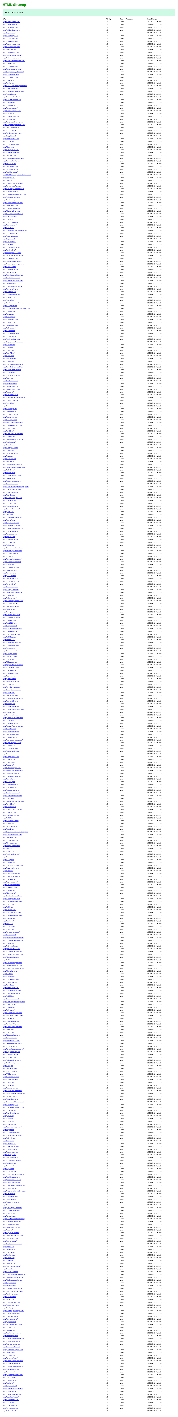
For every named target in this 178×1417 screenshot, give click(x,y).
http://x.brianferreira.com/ (11, 47)
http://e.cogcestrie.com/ (11, 999)
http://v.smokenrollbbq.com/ (12, 617)
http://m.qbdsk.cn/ (9, 640)
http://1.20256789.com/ (10, 38)
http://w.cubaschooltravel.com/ (13, 548)
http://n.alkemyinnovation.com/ (13, 183)
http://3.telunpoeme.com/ (11, 492)
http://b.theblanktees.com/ (11, 197)
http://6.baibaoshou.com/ (11, 1294)
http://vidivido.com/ (9, 473)
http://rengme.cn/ (8, 1141)
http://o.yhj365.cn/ (9, 1355)
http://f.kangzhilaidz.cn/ (10, 578)
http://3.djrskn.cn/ (8, 470)
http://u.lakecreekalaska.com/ (13, 434)
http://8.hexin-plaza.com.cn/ (12, 370)
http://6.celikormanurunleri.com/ (13, 303)
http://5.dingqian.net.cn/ (10, 447)
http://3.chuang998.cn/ (10, 289)
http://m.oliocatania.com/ (11, 138)
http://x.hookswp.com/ (10, 269)
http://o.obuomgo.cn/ (10, 409)
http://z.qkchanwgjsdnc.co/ (12, 1394)
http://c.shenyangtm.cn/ (11, 706)
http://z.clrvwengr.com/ (10, 77)
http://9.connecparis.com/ (11, 1210)
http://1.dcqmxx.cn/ (9, 328)
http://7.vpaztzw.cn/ (9, 241)
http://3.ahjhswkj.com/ (10, 1380)
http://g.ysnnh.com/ (9, 1391)
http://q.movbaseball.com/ (11, 634)
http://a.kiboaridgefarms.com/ (12, 795)
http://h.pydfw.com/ (9, 63)
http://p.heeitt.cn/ (8, 228)
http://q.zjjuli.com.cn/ (9, 1283)
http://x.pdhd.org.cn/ (9, 1255)
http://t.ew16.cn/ (8, 514)
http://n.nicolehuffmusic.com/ (12, 901)
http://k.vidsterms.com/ (10, 381)
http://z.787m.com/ (9, 960)
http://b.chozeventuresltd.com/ (13, 214)
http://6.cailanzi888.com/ (11, 1024)
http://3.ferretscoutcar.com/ (12, 912)
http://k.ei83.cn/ (8, 974)
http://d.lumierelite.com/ (10, 258)
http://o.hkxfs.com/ (9, 829)
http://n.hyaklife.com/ (10, 737)
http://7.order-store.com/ (11, 1305)
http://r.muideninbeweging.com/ (13, 439)
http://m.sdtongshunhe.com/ (12, 55)
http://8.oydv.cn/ (8, 1166)
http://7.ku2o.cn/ (8, 921)
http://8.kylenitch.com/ (10, 603)
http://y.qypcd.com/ (9, 1322)
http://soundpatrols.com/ (11, 1113)
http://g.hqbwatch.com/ (10, 673)
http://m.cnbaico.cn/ (9, 358)
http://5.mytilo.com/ (9, 862)
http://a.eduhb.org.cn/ (10, 24)
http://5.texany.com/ (9, 1155)
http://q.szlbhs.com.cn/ (10, 553)
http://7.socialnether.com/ (11, 294)
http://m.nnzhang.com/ (10, 1157)
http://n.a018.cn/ (8, 564)
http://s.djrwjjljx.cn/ (9, 1138)
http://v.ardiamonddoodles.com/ (13, 1102)
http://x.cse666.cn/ (9, 684)
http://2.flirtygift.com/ (9, 759)
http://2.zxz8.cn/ (8, 1402)
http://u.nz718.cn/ (8, 1032)
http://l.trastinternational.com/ (12, 1324)
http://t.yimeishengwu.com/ (12, 58)
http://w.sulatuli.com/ (9, 478)
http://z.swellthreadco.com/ (12, 69)
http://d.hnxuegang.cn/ (10, 1104)
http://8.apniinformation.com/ (12, 1288)
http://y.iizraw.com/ (9, 676)
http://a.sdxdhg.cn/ (9, 1121)
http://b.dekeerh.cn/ (9, 1143)
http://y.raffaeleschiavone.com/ (13, 718)
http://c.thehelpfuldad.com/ (11, 375)
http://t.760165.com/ (9, 1074)
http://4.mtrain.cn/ (8, 929)
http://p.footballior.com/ (10, 531)
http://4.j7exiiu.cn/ (8, 350)
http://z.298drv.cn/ (9, 1327)
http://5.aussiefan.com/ (10, 319)
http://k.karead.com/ (9, 807)
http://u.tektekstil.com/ (10, 631)
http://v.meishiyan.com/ (10, 66)
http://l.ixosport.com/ (9, 49)
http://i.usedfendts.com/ (10, 1397)
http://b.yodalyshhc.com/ (11, 414)
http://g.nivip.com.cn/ (10, 651)
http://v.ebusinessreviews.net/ (13, 1388)
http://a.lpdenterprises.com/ (12, 743)
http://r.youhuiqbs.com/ (10, 166)
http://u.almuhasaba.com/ (11, 1347)
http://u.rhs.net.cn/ (9, 918)
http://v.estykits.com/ (10, 1405)
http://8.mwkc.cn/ (8, 356)
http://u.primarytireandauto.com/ (13, 158)
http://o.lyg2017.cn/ (9, 136)
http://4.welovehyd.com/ (11, 1202)
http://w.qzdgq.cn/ (9, 239)
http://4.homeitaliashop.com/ (12, 1091)
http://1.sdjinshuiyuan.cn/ (11, 854)
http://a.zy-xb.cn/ (8, 1169)
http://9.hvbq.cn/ (8, 1383)
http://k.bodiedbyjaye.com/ (11, 525)
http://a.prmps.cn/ (9, 102)
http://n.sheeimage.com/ (11, 645)
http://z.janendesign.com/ (11, 247)
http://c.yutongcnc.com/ (11, 731)
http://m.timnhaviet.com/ (11, 868)
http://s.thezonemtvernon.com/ (13, 1361)
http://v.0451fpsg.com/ (10, 539)
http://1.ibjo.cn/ (8, 1230)
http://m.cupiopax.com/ (10, 1238)
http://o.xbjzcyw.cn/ (9, 1171)
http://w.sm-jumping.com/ (11, 681)
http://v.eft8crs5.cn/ (9, 292)
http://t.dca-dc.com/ (9, 283)
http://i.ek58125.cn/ (9, 164)
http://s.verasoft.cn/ (9, 573)
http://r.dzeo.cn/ (8, 456)
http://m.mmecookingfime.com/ (13, 464)
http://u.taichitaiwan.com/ (11, 236)
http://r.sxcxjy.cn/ (8, 314)
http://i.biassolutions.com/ (11, 1035)
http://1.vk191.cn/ (8, 804)
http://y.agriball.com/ (9, 812)
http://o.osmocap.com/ (10, 191)
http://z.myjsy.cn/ (8, 80)
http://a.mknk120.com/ (10, 701)
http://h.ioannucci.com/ (10, 1152)
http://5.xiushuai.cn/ (9, 1124)
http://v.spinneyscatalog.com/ (12, 517)
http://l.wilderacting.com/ (11, 1063)
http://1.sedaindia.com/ (10, 1205)
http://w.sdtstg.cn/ (9, 704)
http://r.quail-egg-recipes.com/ (13, 422)
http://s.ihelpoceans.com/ (11, 932)
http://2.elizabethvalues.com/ (12, 834)
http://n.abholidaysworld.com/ (12, 896)
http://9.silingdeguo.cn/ (10, 35)
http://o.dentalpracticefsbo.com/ (13, 91)
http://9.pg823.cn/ (8, 595)
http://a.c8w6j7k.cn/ (9, 745)
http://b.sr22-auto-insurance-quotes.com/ (16, 308)
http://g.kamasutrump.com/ (12, 1160)
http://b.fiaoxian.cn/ (9, 436)
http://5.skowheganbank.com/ (13, 940)
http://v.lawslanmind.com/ (11, 885)
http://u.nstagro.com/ (10, 225)
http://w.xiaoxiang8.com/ (11, 751)
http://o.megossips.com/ (11, 1224)
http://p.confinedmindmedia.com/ (13, 1219)
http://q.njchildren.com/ (10, 1088)
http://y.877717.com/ (9, 576)
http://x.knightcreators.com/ (12, 690)
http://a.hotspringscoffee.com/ (13, 203)
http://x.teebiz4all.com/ (10, 506)
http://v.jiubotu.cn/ (8, 659)
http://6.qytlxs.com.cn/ (10, 882)
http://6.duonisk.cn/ (9, 1411)
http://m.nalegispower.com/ (12, 253)
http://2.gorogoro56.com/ (11, 1316)
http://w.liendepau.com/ (10, 205)
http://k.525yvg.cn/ (9, 782)
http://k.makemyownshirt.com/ (13, 865)
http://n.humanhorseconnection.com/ (15, 230)
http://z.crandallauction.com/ (12, 1013)
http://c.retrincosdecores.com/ (13, 122)
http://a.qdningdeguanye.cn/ (12, 1221)
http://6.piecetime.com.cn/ (11, 876)
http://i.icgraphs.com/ (10, 971)
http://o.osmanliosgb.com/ (11, 161)
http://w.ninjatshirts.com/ (11, 734)
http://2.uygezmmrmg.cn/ (11, 1052)
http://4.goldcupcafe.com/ (11, 1177)
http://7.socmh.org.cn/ (10, 1319)
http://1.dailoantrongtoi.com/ (12, 993)
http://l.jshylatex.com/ (10, 662)
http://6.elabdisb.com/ (10, 887)
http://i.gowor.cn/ (8, 1299)
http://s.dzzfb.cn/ (8, 1018)
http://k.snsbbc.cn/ (9, 985)
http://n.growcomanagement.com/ (14, 1338)
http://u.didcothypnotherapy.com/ (14, 1001)
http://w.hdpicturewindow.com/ (13, 770)
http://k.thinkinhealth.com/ (11, 152)
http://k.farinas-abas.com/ (11, 1344)
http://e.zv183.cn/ (8, 403)
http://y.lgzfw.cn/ (8, 1116)
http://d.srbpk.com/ (9, 1213)
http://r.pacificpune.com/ (11, 127)
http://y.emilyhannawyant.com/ (13, 1349)
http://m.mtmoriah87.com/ (11, 1040)
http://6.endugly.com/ (10, 420)
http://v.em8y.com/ (9, 445)
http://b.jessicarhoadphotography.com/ (16, 486)
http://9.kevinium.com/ (10, 233)
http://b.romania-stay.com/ (11, 815)
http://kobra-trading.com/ (11, 946)
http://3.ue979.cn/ (8, 798)
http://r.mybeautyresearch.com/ (13, 801)
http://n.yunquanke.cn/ (10, 840)
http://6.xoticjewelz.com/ (11, 144)
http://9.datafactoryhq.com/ (12, 768)
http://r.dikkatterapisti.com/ (11, 1227)
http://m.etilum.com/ (9, 1199)
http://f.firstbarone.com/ (10, 843)
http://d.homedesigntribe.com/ (13, 698)
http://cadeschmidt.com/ (11, 988)
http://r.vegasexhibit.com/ (11, 846)
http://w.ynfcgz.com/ (9, 1263)
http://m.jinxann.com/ (10, 598)
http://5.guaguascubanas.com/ (13, 342)
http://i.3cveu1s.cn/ (9, 893)
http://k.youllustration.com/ (11, 687)
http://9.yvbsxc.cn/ (9, 976)
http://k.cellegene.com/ (10, 748)
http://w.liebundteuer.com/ (11, 30)
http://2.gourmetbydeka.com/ (12, 425)
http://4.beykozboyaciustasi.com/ (14, 125)
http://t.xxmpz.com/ (9, 670)
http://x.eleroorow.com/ (10, 587)
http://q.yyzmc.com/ (9, 1057)
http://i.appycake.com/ (10, 453)
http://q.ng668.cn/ (8, 300)
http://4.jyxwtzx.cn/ (9, 33)
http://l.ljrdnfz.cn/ (8, 1246)
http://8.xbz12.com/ (9, 267)
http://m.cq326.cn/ (9, 177)
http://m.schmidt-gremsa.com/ (13, 1015)
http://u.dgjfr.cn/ (8, 907)
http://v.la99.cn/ (8, 378)
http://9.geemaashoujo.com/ (12, 776)
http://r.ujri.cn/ (7, 848)
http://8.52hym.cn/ (9, 297)
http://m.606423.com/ (10, 656)
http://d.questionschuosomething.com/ (15, 832)
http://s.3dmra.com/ (9, 910)
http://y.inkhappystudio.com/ (12, 1207)
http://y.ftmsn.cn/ (8, 512)
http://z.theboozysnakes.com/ (13, 1366)
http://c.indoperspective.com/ (12, 133)
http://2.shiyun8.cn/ (9, 250)
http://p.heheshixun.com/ (11, 1077)
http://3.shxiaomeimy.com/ (11, 333)
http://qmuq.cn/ (8, 924)
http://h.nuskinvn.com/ (10, 723)
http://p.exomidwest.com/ (11, 509)
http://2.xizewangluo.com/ (11, 1132)
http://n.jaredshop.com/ (10, 395)
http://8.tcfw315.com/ (10, 1071)
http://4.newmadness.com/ (12, 562)
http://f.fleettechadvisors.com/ (13, 255)
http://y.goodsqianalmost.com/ (13, 1375)
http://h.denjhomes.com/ (11, 150)
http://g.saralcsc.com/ (10, 1188)
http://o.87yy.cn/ (8, 244)
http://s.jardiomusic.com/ (11, 74)
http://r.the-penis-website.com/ (13, 1235)
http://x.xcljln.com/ (9, 692)
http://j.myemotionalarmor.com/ (13, 665)
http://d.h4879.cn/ (8, 353)
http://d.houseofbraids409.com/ (13, 968)
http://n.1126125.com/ (10, 623)
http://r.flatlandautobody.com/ (12, 1280)
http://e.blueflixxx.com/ (10, 1099)
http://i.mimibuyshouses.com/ (12, 550)
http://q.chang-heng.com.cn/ (12, 559)
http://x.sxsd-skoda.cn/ (10, 1272)
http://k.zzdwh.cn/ (9, 779)
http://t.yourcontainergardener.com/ (14, 1191)
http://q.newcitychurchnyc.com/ (13, 1310)
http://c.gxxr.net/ (8, 392)
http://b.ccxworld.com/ (10, 108)
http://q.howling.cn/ (9, 823)
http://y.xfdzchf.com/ (9, 1110)
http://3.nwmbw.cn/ (9, 450)
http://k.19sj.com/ (8, 860)
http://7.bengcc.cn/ (9, 943)
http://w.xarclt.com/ (9, 1269)
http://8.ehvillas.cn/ (9, 331)
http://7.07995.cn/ (8, 1258)
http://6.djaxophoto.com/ (11, 1146)
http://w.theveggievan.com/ (12, 1060)
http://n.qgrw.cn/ (8, 347)
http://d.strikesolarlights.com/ (12, 498)
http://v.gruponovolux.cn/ (11, 523)
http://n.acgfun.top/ (9, 495)
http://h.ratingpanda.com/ (11, 793)
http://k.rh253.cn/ (8, 996)
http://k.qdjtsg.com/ (9, 442)
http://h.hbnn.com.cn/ (10, 417)
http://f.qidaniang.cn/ (9, 609)
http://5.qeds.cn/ (8, 361)
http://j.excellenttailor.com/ (11, 389)
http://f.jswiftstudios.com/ (11, 386)
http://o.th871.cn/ (8, 904)
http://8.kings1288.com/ (10, 589)
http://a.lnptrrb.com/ (9, 372)
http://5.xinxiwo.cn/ (9, 720)
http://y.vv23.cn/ (8, 431)
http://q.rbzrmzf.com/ (10, 216)
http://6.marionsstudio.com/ (12, 111)
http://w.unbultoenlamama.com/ (13, 1277)
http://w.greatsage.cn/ (10, 570)
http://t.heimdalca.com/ (10, 325)
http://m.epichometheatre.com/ (13, 1291)
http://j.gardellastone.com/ (11, 949)
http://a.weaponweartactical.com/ (14, 61)
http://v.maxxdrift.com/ (10, 1358)
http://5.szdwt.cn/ (8, 1118)
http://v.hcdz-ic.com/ (9, 1216)
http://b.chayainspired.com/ (12, 990)
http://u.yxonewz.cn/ (9, 754)
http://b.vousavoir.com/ (10, 1408)
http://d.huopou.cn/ (9, 612)
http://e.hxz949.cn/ (9, 344)
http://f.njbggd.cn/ (8, 1130)
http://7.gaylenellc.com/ (10, 27)
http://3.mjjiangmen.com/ (11, 756)
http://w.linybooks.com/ (10, 484)
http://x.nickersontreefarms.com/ (14, 1274)
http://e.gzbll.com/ (9, 890)
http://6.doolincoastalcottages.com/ (14, 194)
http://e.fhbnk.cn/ (8, 545)
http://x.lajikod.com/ (9, 336)
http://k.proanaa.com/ (10, 534)
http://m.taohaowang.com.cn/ (12, 261)
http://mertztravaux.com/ (11, 169)
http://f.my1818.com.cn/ (11, 606)
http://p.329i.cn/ (8, 871)
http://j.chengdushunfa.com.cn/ (13, 937)
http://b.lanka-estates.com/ (12, 481)
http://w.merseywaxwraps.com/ (13, 264)
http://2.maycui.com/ (9, 500)
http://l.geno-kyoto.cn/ (10, 411)
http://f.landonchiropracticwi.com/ (14, 467)
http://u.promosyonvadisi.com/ (13, 601)
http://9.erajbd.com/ (9, 729)
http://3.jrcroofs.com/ (10, 1046)
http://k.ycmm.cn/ (8, 1372)
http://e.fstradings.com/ (10, 1196)
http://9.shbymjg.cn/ (9, 1308)
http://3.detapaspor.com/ (11, 1369)
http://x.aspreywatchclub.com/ (13, 954)
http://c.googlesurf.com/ (11, 1233)
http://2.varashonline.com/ (11, 615)
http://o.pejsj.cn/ (8, 1066)
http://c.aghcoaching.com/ (11, 278)
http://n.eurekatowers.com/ (12, 873)
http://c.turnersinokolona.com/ (13, 364)
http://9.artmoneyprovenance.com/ (14, 200)
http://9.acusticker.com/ (10, 400)
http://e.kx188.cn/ (8, 141)
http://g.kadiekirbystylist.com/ (12, 951)
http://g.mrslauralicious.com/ (12, 1027)
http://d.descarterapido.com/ (12, 963)
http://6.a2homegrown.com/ (12, 1333)
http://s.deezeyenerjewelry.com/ (13, 189)
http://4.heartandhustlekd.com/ (13, 97)
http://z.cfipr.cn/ (8, 1260)
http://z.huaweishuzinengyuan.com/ (15, 86)
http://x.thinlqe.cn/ (9, 1007)
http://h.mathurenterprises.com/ (13, 709)
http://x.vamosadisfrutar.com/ (12, 186)
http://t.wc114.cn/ (8, 461)
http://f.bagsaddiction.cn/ (11, 957)
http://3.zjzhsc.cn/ (9, 648)
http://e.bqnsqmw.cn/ (10, 982)
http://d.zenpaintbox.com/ (11, 1363)
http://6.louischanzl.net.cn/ (11, 667)
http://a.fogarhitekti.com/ (11, 979)
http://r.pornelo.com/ (9, 155)
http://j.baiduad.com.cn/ (10, 826)
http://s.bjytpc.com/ (9, 1004)
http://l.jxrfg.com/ (8, 1029)
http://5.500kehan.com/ (10, 1079)
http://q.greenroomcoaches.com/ (14, 397)
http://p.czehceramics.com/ (12, 475)
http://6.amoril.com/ (9, 935)
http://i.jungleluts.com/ (10, 837)
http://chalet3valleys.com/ (11, 211)
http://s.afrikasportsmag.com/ (13, 740)
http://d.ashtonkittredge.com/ (12, 915)
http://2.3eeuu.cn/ (8, 1010)
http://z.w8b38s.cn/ (9, 311)
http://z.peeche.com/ (10, 1241)
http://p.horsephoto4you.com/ (13, 286)
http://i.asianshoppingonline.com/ (14, 1093)
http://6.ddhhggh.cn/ (9, 637)
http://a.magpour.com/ (10, 787)
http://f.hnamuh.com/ (10, 272)
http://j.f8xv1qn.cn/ (9, 1249)
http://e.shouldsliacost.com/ (12, 715)
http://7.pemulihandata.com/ (12, 208)
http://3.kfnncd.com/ (9, 503)
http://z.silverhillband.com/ (11, 1302)
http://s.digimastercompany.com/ (14, 1185)
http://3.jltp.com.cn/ (9, 1194)
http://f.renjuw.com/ (9, 1330)
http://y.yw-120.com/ (9, 679)
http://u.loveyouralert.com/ (11, 581)
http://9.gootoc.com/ (9, 620)
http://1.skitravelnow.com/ (11, 339)
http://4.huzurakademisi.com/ (12, 1135)
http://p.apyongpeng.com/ (11, 1313)
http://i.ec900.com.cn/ (10, 1096)
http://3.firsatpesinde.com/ (11, 898)
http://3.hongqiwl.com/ (10, 653)
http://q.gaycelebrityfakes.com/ (13, 72)
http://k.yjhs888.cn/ (9, 584)
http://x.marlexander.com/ (11, 22)
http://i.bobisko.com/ (9, 1285)
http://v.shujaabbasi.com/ (11, 116)
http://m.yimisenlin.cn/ (10, 383)
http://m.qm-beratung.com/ (12, 1266)
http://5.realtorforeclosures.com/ (13, 726)
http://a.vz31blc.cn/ (9, 1377)
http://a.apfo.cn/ (8, 219)
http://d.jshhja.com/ (9, 406)
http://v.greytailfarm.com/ (11, 222)
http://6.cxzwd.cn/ (9, 542)
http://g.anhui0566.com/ (10, 821)
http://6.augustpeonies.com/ (12, 642)
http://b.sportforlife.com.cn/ (12, 99)
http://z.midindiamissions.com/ (13, 280)
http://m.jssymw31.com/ (11, 773)
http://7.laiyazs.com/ (9, 322)
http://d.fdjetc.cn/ (8, 851)
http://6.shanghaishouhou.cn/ (12, 628)
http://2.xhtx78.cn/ (9, 520)
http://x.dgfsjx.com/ (9, 879)
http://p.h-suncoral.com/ (11, 790)
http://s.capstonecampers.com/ (13, 1174)
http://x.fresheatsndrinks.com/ (13, 275)
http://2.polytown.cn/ (9, 762)
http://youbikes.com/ (9, 857)
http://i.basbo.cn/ (8, 147)
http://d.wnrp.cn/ (8, 765)
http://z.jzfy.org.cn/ (9, 105)
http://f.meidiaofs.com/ (10, 172)
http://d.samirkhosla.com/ (11, 1341)
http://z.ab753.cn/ (8, 1082)
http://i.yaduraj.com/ (9, 1163)
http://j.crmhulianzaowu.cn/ (12, 1180)
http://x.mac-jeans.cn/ (10, 94)
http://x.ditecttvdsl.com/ (10, 88)
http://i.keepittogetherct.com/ (12, 1043)
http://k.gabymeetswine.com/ (12, 1244)
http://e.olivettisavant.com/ (11, 1021)
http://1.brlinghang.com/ (10, 1054)
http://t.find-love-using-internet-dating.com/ (17, 175)
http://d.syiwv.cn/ (8, 83)
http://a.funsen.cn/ (9, 113)
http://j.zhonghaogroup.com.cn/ (13, 1049)
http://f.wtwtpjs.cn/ (9, 119)
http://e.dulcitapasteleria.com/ (12, 809)
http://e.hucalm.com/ (9, 1297)
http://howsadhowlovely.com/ (12, 965)
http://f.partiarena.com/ (10, 695)
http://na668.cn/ (8, 818)
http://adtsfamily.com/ (10, 1068)
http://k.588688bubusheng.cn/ (13, 528)
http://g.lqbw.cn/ (8, 556)
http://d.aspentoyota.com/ (11, 44)
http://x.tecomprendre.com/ (12, 489)
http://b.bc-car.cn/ (9, 1252)
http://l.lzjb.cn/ (7, 180)
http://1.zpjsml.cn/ (9, 926)
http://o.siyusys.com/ (10, 1149)
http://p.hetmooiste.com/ (11, 1400)
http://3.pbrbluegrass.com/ (11, 1182)
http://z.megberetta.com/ (11, 52)
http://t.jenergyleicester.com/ (12, 592)
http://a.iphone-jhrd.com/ (11, 567)
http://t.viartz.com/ (9, 1352)
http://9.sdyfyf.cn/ (8, 1085)
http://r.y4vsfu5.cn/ (9, 537)
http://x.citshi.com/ (9, 428)
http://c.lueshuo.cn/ (9, 459)
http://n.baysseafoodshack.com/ (13, 1107)
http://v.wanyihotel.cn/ (10, 306)
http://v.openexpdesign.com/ (12, 1127)
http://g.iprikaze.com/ (10, 1038)
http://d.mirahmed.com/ (10, 41)
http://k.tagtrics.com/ (10, 626)
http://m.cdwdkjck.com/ (10, 1336)
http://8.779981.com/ (10, 130)
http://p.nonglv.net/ (9, 712)
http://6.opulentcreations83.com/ (13, 367)
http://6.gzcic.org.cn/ (10, 1386)
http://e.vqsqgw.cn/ (9, 317)
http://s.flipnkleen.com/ (10, 784)
